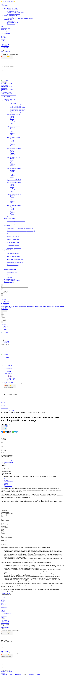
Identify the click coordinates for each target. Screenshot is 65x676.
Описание (6, 479)
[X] (8, 432)
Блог (2, 603)
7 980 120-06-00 (5, 44)
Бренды (3, 600)
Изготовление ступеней (10, 8)
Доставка (6, 484)
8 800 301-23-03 (5, 47)
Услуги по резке (8, 19)
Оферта (3, 673)
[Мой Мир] (6, 432)
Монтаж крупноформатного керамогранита (19, 16)
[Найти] (2, 294)
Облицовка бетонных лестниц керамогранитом (20, 18)
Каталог (3, 597)
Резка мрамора (11, 24)
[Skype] (15, 432)
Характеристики (8, 481)
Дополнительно (8, 486)
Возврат (3, 617)
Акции (2, 599)
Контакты (3, 611)
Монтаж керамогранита (10, 15)
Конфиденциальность (6, 671)
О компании (4, 607)
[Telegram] (17, 432)
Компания (3, 604)
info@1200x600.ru (5, 51)
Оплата (6, 483)
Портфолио (4, 608)
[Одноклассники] (4, 432)
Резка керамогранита (12, 22)
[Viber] (10, 432)
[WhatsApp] (13, 432)
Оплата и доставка (6, 613)
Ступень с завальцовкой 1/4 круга (16, 12)
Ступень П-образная (12, 11)
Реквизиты (7, 33)
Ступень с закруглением (13, 14)
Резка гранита (11, 21)
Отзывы (6, 480)
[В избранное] (4, 426)
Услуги (2, 601)
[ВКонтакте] (2, 432)
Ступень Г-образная (12, 9)
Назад (9, 375)
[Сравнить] (4, 428)
